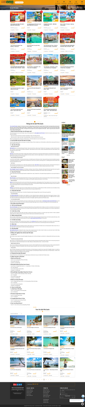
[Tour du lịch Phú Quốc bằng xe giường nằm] (34, 341)
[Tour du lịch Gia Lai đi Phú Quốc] (17, 320)
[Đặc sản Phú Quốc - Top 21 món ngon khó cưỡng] (65, 181)
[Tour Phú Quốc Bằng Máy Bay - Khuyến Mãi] (67, 341)
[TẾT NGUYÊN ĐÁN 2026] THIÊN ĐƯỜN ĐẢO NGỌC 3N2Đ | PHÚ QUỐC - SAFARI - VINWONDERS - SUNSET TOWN (18, 67)
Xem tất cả (68, 155)
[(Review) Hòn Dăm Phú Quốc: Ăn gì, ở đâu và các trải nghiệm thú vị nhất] (72, 148)
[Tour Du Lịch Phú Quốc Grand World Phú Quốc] (34, 102)
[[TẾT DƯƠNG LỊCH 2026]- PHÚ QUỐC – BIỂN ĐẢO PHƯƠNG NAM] (17, 17)
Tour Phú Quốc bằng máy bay (15, 369)
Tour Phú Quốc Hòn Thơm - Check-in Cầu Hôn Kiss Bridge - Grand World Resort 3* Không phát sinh (51, 46)
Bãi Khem (11, 187)
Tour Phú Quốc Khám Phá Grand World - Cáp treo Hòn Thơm (17, 110)
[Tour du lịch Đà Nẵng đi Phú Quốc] (50, 320)
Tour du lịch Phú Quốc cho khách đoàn (34, 369)
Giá (24, 48)
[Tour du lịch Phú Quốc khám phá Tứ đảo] (34, 81)
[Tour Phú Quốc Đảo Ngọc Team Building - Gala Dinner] (17, 38)
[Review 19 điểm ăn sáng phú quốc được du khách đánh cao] (65, 161)
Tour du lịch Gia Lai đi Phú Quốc (16, 327)
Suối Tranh (37, 164)
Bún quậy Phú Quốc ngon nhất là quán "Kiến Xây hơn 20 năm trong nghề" (72, 171)
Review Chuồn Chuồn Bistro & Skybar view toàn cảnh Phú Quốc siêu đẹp (65, 152)
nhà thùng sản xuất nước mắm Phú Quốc (49, 200)
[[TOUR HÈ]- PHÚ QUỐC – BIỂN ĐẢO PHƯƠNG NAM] (50, 17)
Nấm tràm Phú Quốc (13, 225)
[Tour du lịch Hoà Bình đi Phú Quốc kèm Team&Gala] (17, 341)
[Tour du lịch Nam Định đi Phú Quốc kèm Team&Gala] (67, 320)
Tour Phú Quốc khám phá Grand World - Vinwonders (66, 89)
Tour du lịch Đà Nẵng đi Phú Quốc (50, 327)
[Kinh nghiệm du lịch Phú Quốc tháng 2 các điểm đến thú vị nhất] (65, 140)
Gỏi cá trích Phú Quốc (13, 207)
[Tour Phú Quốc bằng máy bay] (17, 363)
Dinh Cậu (11, 153)
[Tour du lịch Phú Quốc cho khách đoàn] (34, 363)
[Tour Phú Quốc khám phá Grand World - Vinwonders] (67, 81)
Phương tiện (12, 27)
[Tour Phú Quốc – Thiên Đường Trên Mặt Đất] (50, 363)
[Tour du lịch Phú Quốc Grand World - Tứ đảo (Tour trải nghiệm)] (67, 59)
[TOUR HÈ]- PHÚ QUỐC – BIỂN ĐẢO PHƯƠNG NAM (50, 25)
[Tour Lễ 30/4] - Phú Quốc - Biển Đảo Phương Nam (67, 25)
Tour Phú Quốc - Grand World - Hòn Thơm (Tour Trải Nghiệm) (33, 67)
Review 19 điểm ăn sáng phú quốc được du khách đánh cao (72, 161)
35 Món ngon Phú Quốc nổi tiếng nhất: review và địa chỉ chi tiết (72, 176)
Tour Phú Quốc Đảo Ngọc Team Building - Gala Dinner (16, 46)
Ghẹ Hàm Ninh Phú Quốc (14, 230)
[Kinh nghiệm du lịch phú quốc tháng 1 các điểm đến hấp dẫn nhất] (72, 140)
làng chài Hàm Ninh (15, 195)
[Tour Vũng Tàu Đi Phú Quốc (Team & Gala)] (67, 363)
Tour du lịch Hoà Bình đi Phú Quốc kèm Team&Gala (17, 349)
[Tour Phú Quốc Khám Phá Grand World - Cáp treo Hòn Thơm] (17, 102)
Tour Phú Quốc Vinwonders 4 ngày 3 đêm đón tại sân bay (17, 89)
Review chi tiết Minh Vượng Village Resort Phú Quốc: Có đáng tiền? (68, 135)
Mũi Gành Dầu (12, 148)
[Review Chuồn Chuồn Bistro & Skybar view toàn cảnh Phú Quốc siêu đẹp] (65, 148)
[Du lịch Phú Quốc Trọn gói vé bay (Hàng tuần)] (34, 38)
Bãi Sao (11, 182)
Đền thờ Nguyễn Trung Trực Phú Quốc (16, 169)
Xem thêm (34, 307)
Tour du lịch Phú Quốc (14, 126)
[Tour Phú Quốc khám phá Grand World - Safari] (50, 81)
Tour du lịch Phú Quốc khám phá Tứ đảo (34, 89)
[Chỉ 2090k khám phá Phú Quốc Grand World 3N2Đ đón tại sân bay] (34, 17)
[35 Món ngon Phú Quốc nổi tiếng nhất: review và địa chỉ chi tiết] (65, 176)
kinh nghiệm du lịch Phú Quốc (40, 133)
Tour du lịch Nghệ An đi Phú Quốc (33, 327)
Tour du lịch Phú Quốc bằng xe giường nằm (33, 349)
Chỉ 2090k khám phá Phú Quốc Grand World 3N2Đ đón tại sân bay (34, 25)
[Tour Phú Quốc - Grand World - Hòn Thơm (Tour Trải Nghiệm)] (34, 59)
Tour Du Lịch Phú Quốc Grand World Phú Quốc (34, 110)
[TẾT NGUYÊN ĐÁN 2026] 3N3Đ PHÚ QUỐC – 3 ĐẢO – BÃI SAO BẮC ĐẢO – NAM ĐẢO (50, 110)
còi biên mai (33, 221)
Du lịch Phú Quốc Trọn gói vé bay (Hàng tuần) (33, 46)
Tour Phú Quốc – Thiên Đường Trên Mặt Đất (51, 370)
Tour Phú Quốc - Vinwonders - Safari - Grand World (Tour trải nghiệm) (51, 67)
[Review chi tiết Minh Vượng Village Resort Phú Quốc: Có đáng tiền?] (68, 128)
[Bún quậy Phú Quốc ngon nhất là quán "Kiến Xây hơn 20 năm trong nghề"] (65, 171)
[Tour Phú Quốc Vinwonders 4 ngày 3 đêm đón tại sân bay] (17, 81)
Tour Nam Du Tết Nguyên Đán (49, 348)
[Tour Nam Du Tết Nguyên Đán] (50, 341)
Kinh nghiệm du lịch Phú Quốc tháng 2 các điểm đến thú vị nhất (65, 143)
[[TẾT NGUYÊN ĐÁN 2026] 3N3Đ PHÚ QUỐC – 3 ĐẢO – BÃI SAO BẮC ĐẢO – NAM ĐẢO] (50, 102)
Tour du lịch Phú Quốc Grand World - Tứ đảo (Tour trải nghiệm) (67, 67)
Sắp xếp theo (12, 313)
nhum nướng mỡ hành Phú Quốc (36, 218)
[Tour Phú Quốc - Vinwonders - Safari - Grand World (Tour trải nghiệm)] (50, 59)
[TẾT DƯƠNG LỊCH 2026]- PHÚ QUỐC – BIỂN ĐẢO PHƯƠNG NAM (18, 25)
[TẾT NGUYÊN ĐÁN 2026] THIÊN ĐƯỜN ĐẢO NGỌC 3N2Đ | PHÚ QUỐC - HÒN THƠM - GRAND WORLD (67, 46)
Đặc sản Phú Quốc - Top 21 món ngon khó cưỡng (72, 180)
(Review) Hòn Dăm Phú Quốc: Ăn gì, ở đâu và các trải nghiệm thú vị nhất (71, 152)
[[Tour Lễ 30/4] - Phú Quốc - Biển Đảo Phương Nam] (67, 17)
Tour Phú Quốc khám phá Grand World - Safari (50, 89)
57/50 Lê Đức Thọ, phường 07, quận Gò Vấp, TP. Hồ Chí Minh (68, 390)
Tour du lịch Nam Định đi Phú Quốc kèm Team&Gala (67, 328)
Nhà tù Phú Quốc (13, 177)
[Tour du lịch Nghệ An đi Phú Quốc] (34, 320)
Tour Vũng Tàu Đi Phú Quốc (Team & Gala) (66, 370)
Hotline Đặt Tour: (29, 384)
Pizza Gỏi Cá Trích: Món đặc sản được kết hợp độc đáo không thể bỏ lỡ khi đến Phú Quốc (72, 166)
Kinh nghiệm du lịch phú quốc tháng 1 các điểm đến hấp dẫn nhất (72, 143)
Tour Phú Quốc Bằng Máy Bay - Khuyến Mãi (67, 349)
